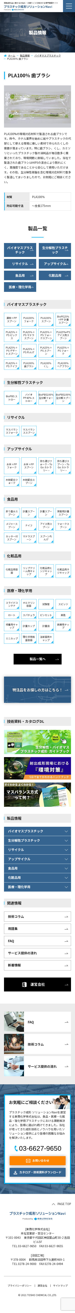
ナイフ (28, 525)
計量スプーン (29, 512)
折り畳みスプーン (12, 512)
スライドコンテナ (12, 604)
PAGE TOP (64, 1204)
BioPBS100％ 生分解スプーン (63, 397)
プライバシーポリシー (20, 1285)
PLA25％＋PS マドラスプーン (29, 335)
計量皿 (46, 626)
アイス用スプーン (46, 525)
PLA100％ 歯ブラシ (28, 364)
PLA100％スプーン (46, 319)
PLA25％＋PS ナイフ (12, 364)
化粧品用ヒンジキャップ (46, 571)
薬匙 (63, 615)
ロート (11, 615)
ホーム (11, 55)
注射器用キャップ (46, 638)
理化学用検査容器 (29, 638)
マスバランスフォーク (12, 431)
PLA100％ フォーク (28, 319)
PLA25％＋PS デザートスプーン (12, 350)
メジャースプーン (12, 525)
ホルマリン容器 (29, 604)
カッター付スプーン (12, 537)
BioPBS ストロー (11, 397)
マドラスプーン (29, 537)
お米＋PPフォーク (12, 465)
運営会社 (42, 1285)
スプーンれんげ (46, 537)
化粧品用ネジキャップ (63, 571)
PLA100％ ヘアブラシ (63, 364)
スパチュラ (29, 615)
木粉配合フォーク (12, 481)
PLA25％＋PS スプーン (46, 350)
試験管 (46, 604)
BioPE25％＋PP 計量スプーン (63, 319)
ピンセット (46, 615)
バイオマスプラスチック (47, 55)
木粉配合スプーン (29, 481)
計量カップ (29, 626)
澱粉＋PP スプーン (12, 319)
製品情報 (25, 55)
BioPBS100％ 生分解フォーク (46, 397)
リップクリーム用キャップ (29, 571)
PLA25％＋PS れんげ (29, 350)
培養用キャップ (12, 626)
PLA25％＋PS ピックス (12, 335)
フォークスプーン (63, 525)
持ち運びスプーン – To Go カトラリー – (63, 465)
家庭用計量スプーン (63, 512)
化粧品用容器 (12, 571)
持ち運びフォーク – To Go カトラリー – (46, 465)
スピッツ (63, 604)
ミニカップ (12, 638)
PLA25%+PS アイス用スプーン (63, 335)
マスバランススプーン (29, 431)
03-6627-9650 (40, 1148)
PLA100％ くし (46, 364)
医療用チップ (63, 626)
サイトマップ (60, 1285)
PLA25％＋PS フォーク (63, 350)
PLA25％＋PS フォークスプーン (46, 335)
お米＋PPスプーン (29, 465)
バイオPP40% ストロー (28, 397)
